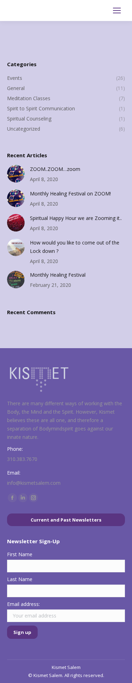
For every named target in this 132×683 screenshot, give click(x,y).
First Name (19, 554)
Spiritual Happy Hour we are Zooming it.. (76, 218)
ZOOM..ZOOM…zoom (55, 169)
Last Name (19, 579)
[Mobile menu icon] (117, 10)
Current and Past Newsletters (66, 520)
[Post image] (16, 173)
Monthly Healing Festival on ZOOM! (70, 193)
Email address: (23, 604)
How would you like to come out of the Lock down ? (74, 246)
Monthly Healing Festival (58, 274)
